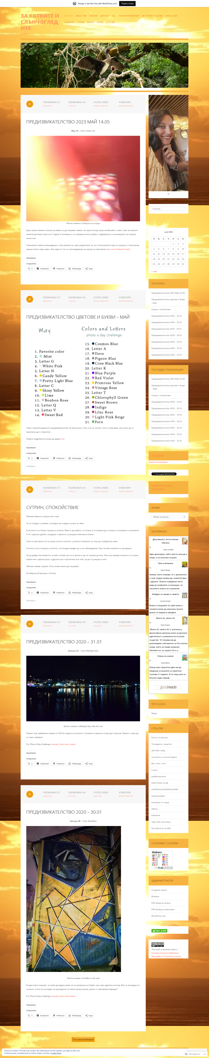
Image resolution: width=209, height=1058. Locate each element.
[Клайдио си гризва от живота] (185, 596)
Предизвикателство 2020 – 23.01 (166, 348)
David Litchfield (168, 549)
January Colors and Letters (63, 744)
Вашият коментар (126, 106)
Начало (69, 15)
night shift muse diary (161, 822)
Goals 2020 (171, 15)
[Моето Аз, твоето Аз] (185, 621)
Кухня (100, 22)
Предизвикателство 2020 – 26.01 (166, 342)
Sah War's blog (158, 750)
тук (63, 439)
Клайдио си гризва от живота (165, 594)
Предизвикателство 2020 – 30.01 (64, 812)
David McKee (165, 663)
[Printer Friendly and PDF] (159, 932)
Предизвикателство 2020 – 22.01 (166, 355)
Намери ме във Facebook (161, 487)
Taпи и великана (165, 563)
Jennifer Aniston (165, 601)
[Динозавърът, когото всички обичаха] (185, 542)
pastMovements (158, 776)
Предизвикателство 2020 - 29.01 (166, 329)
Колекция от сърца (160, 802)
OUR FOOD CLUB (159, 783)
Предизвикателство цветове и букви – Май (78, 317)
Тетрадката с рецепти (161, 744)
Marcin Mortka (165, 570)
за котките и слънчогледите (40, 21)
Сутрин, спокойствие (52, 507)
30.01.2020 (72, 796)
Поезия (93, 15)
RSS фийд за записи (161, 903)
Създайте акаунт (159, 890)
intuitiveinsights (158, 796)
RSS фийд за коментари (162, 909)
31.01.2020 (72, 626)
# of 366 (110, 22)
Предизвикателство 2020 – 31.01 (64, 642)
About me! (81, 15)
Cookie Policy (56, 1053)
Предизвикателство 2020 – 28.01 (166, 335)
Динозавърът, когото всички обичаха (165, 541)
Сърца (80, 22)
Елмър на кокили (165, 656)
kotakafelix (47, 106)
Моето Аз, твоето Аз (165, 618)
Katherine (155, 815)
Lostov (154, 770)
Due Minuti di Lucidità (161, 828)
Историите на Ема (152, 15)
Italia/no (70, 22)
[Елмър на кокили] (185, 658)
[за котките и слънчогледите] (104, 67)
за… (114, 15)
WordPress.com (158, 916)
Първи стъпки (127, 3)
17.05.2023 (72, 106)
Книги (90, 22)
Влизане (155, 896)
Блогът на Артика (159, 737)
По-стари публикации (83, 1039)
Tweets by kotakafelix (158, 462)
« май (154, 271)
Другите (104, 15)
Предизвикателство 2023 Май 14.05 (68, 122)
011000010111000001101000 (164, 789)
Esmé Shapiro (165, 625)
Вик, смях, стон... (159, 763)
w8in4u (154, 809)
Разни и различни (129, 15)
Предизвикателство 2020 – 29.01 (166, 415)
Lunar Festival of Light (120, 249)
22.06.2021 (72, 491)
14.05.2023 (72, 301)
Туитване (157, 455)
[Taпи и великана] (185, 566)
